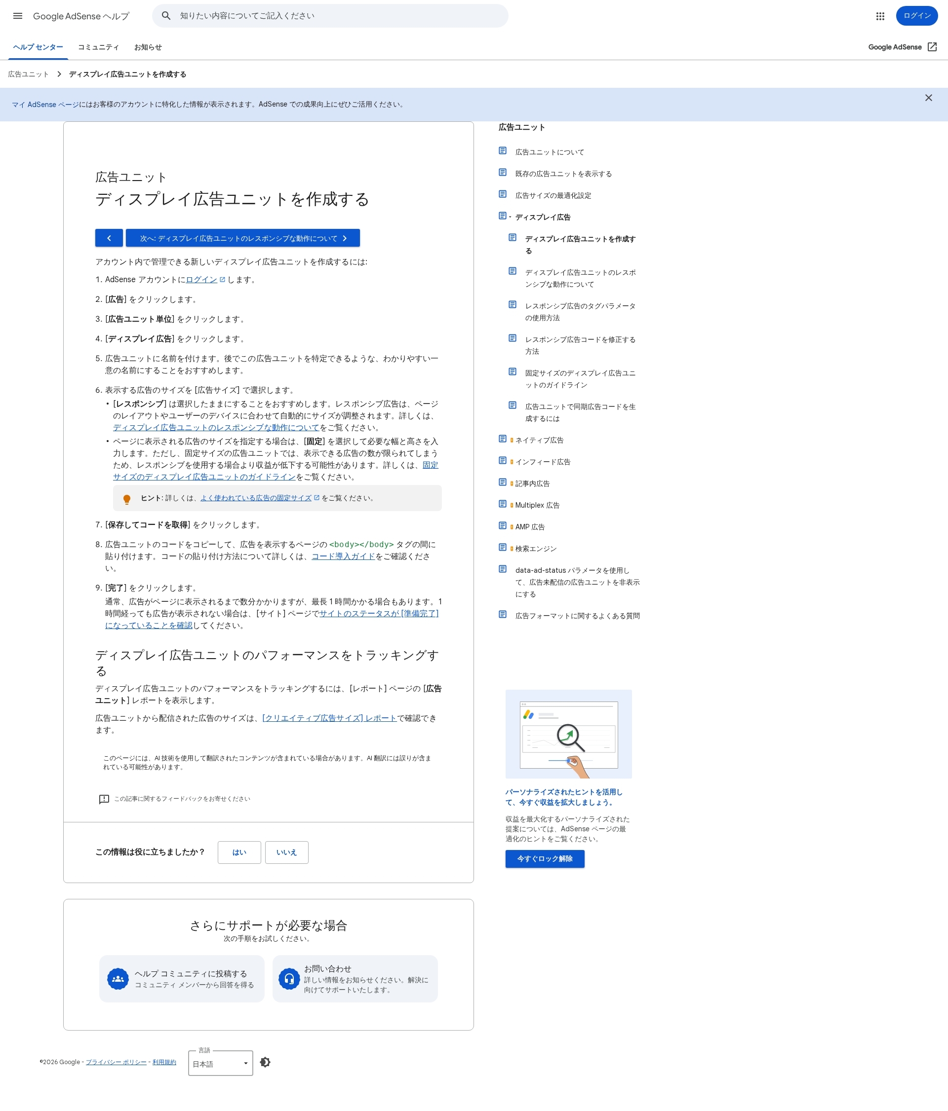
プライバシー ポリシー (116, 1062)
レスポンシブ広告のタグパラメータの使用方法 (580, 311)
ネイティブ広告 (539, 440)
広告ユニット (522, 127)
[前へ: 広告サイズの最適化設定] (109, 238)
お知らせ (148, 47)
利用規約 (164, 1062)
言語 (204, 1050)
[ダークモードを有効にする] (265, 1062)
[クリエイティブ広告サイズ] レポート (329, 718)
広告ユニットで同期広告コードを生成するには (580, 412)
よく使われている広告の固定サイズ (256, 497)
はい (239, 852)
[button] (18, 16)
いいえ (286, 852)
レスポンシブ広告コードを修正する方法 (580, 345)
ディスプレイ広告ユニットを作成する (580, 244)
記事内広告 (532, 483)
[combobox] (344, 15)
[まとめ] (929, 99)
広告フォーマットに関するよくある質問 (577, 615)
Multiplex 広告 (537, 505)
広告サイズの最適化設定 (553, 195)
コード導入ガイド (343, 556)
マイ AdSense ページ (45, 104)
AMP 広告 (530, 526)
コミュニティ (98, 47)
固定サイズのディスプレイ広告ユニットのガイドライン (580, 379)
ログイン (201, 280)
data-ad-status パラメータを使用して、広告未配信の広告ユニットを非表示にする (577, 582)
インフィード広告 (543, 461)
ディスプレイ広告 (543, 217)
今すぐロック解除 (545, 858)
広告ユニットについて (550, 152)
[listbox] (220, 1063)
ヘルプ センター (38, 47)
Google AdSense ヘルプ (81, 16)
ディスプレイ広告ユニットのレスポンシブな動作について (216, 428)
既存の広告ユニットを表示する (563, 173)
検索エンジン (536, 548)
